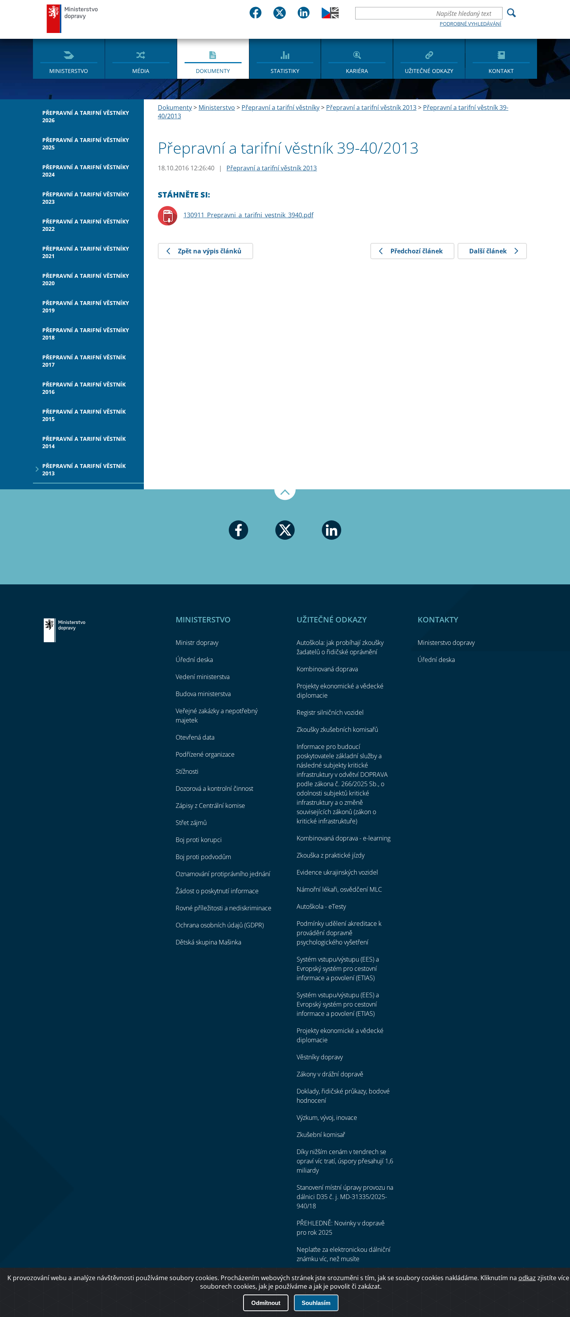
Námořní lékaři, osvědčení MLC (339, 889)
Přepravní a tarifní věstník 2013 (84, 469)
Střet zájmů (191, 822)
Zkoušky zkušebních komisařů (337, 729)
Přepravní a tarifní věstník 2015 (84, 415)
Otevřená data (195, 737)
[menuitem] (69, 58)
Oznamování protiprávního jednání (223, 874)
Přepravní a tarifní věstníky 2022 (85, 225)
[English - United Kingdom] (330, 16)
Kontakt (501, 71)
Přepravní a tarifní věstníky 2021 (85, 252)
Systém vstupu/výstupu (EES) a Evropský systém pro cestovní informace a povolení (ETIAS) (338, 968)
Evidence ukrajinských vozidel (337, 872)
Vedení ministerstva (203, 676)
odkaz (527, 1278)
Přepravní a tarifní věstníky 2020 (85, 279)
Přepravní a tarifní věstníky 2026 (85, 116)
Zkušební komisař (321, 1134)
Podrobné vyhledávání (470, 23)
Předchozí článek (416, 251)
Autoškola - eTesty (321, 906)
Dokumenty (213, 71)
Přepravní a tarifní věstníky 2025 (85, 143)
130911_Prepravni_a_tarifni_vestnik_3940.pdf (248, 215)
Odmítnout (265, 1303)
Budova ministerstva (203, 694)
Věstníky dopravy (320, 1057)
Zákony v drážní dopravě (330, 1074)
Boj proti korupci (199, 839)
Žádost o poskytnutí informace (217, 891)
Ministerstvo (68, 71)
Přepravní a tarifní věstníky (281, 107)
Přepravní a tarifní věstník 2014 (84, 442)
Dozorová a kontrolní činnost (214, 788)
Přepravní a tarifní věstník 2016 (84, 388)
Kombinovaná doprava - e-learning (343, 838)
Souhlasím (316, 1303)
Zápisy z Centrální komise (210, 805)
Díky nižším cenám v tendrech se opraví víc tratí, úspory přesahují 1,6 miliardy (345, 1161)
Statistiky (285, 71)
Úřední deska (194, 659)
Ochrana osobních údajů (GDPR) (220, 925)
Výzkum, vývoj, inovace (327, 1117)
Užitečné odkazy (429, 71)
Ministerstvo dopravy (72, 18)
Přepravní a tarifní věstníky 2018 (85, 333)
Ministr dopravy (197, 642)
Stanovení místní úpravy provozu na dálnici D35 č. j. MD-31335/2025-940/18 (345, 1196)
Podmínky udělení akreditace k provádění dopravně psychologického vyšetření (339, 932)
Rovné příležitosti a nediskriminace (223, 908)
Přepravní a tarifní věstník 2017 (84, 361)
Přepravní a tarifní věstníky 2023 (85, 198)
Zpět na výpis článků (210, 251)
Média (140, 71)
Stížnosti (187, 771)
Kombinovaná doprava (327, 669)
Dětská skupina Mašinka (208, 942)
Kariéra (357, 71)
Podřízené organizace (205, 754)
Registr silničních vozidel (330, 712)
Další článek (488, 251)
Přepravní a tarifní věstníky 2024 (85, 170)
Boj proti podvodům (203, 857)
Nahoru (285, 494)
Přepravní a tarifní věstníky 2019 (85, 306)
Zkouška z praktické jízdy (330, 855)
